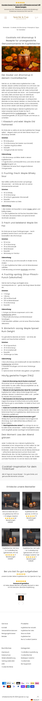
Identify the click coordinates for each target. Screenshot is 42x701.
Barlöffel (4, 164)
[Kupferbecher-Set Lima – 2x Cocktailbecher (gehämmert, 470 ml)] (11, 537)
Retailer (4, 636)
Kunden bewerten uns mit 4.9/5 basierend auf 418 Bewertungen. (21, 6)
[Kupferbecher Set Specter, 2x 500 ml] (31, 501)
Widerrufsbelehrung (8, 658)
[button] (9, 518)
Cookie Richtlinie (7, 667)
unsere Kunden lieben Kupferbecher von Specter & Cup (21, 576)
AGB (3, 664)
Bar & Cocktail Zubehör (29, 639)
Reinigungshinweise (8, 633)
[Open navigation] (5, 17)
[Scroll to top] (38, 697)
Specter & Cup (23, 697)
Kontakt (4, 628)
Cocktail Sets (25, 661)
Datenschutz (6, 655)
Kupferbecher (6, 315)
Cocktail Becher (26, 655)
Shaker (29, 209)
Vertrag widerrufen (8, 661)
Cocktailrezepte (20, 113)
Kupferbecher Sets (27, 631)
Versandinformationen (9, 631)
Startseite (6, 27)
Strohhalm (24, 270)
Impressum (5, 652)
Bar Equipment (26, 664)
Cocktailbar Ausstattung (29, 652)
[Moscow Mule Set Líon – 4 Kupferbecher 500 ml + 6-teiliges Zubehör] (11, 501)
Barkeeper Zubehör (27, 658)
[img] (21, 574)
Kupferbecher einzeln (28, 628)
